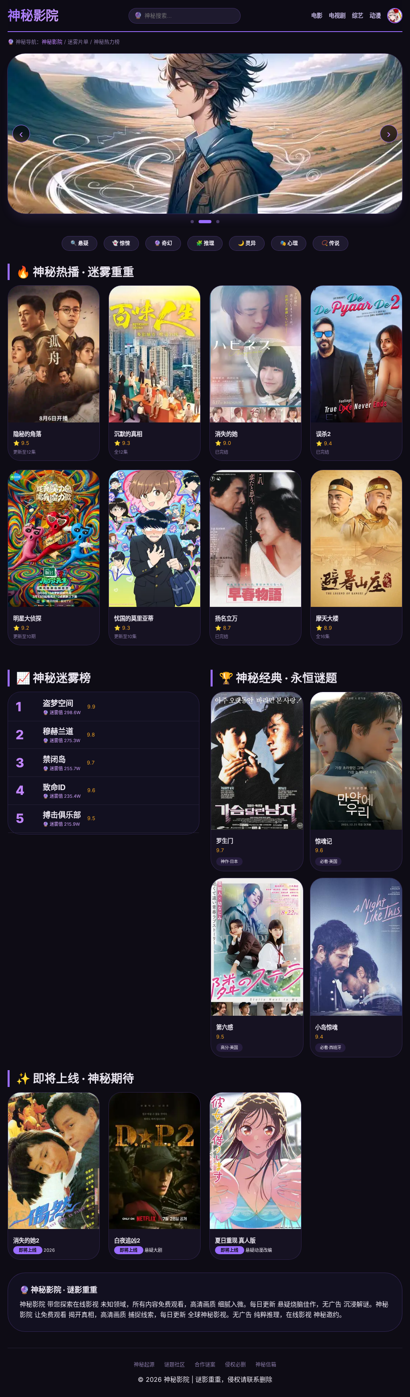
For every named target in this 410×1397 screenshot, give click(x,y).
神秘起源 (144, 1364)
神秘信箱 (265, 1364)
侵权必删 (235, 1364)
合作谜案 (205, 1364)
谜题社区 (174, 1364)
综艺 (357, 15)
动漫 (375, 15)
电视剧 (337, 15)
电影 (316, 15)
